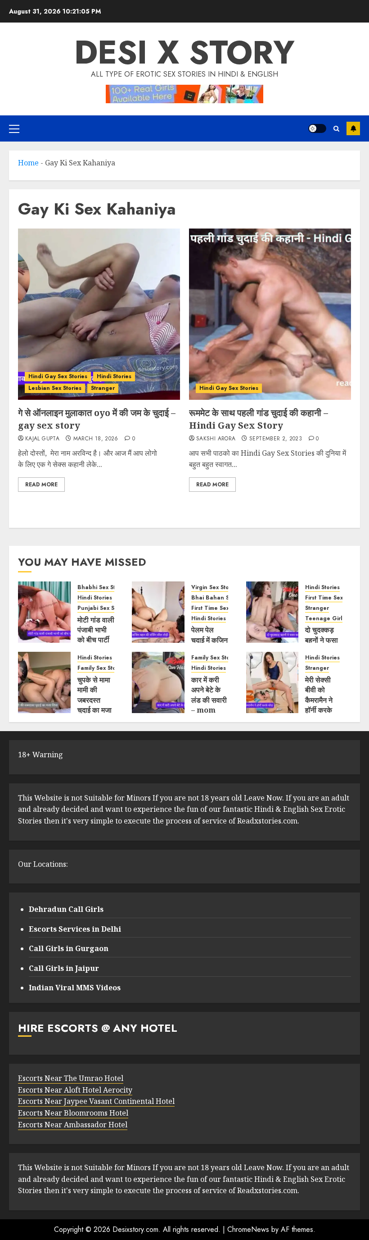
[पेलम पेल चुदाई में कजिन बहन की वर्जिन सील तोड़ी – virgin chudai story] (158, 612)
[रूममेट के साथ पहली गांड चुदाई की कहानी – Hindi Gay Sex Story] (270, 314)
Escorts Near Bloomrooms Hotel (73, 1113)
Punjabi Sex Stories (103, 608)
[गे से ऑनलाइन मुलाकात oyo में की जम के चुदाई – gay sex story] (99, 314)
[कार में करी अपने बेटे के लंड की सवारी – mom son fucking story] (158, 682)
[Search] (336, 128)
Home (28, 163)
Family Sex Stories (101, 668)
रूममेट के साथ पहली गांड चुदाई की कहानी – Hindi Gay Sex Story (258, 419)
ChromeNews (248, 1229)
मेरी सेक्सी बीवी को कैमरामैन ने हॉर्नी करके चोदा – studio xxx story (322, 710)
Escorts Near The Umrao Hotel (70, 1078)
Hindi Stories (114, 376)
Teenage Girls (325, 618)
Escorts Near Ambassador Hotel (72, 1125)
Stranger (103, 388)
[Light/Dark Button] (317, 128)
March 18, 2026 (95, 439)
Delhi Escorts (353, 128)
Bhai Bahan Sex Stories (223, 598)
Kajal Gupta (42, 439)
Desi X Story (184, 52)
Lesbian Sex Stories (54, 388)
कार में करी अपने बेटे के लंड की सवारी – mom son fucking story (209, 710)
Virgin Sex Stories (215, 587)
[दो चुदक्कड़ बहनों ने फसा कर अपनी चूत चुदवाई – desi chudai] (272, 612)
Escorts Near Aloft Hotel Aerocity (75, 1090)
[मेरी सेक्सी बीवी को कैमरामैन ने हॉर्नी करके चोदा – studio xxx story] (272, 682)
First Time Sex (210, 608)
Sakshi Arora (215, 439)
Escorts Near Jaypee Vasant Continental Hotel (96, 1101)
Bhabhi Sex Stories (103, 587)
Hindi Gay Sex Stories (57, 376)
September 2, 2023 (275, 439)
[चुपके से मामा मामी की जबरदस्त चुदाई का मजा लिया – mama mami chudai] (44, 682)
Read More (41, 484)
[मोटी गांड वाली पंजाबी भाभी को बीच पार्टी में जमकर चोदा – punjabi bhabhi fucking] (44, 612)
